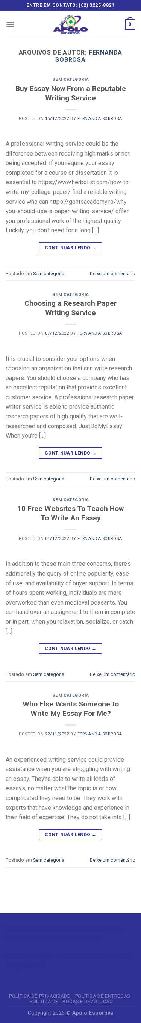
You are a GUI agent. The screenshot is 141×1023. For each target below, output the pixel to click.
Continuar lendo (70, 247)
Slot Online (20, 939)
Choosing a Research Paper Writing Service (70, 308)
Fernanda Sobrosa (99, 118)
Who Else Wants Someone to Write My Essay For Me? (71, 709)
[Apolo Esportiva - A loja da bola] (70, 24)
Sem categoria (70, 79)
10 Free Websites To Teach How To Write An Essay (70, 513)
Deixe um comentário (112, 273)
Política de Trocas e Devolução (71, 1001)
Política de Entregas (102, 996)
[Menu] (10, 24)
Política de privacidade (39, 996)
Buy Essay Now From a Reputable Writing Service (70, 93)
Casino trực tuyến (28, 956)
